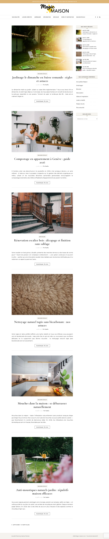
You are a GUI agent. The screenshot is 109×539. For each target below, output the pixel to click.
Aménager (37, 17)
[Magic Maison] (54, 9)
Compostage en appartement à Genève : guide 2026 (42, 160)
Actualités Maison (81, 82)
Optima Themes (25, 536)
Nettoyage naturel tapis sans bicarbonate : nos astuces (42, 323)
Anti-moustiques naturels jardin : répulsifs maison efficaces (42, 491)
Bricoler (56, 17)
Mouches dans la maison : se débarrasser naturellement (42, 405)
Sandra (47, 84)
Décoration (47, 17)
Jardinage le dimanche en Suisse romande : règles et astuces (42, 79)
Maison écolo (80, 17)
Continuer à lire (42, 101)
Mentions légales (53, 1)
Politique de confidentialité (68, 1)
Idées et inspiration (67, 17)
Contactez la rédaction (39, 1)
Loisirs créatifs (27, 17)
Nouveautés (16, 17)
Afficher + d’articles (21, 524)
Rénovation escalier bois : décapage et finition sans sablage (42, 242)
